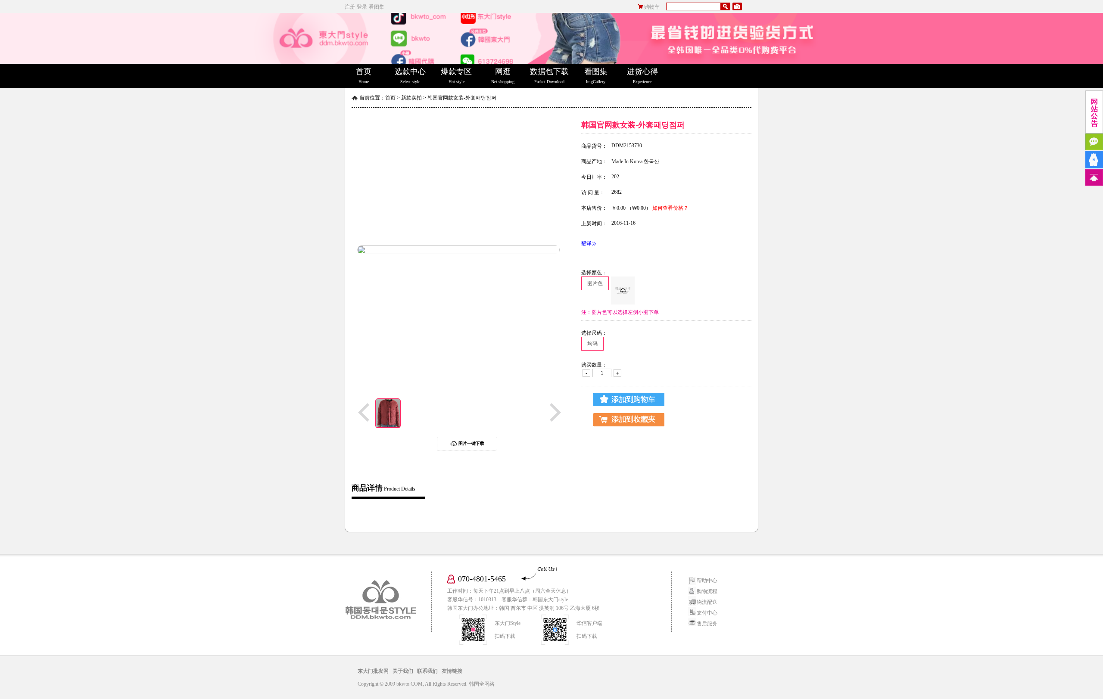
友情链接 (452, 671)
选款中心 (410, 75)
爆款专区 (456, 75)
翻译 (586, 243)
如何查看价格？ (670, 208)
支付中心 (707, 613)
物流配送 (707, 602)
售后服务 (707, 624)
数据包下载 (549, 75)
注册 (350, 7)
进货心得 (642, 75)
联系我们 (427, 671)
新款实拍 (411, 98)
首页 (363, 75)
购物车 (652, 7)
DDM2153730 (626, 146)
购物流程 (707, 591)
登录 (362, 7)
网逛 (502, 75)
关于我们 (403, 671)
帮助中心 (707, 581)
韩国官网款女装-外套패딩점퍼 (461, 98)
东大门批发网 (373, 671)
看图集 (376, 7)
